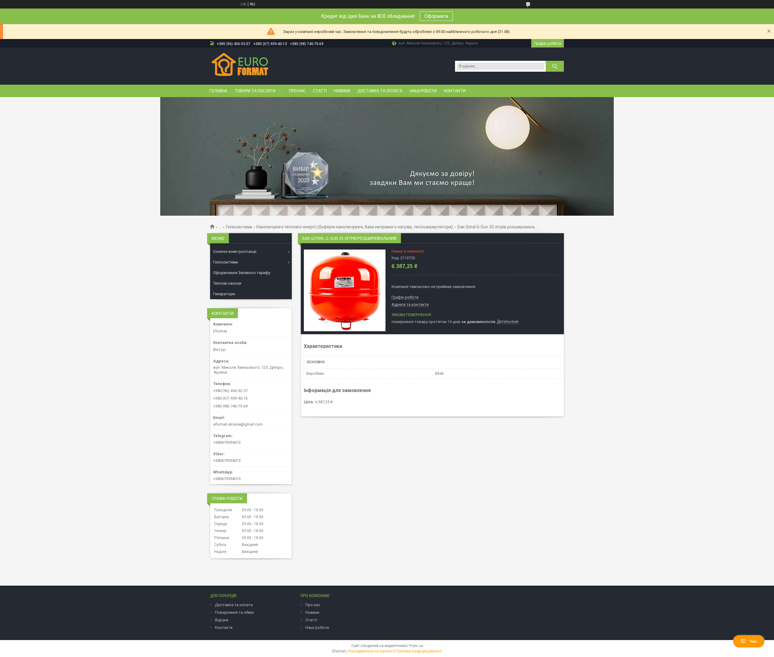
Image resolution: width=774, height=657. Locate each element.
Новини (342, 91)
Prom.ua (416, 646)
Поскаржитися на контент (370, 651)
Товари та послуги (255, 91)
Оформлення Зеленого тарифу (241, 272)
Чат (753, 641)
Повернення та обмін (234, 612)
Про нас (297, 91)
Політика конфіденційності (418, 651)
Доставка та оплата (379, 91)
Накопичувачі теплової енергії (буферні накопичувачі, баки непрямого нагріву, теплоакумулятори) (354, 226)
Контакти (455, 91)
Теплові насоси (227, 283)
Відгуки (221, 620)
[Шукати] (555, 66)
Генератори (224, 294)
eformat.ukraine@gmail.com (238, 424)
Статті (320, 91)
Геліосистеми (239, 226)
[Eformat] (240, 66)
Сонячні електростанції (234, 251)
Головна (218, 91)
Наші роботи (423, 91)
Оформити (436, 16)
